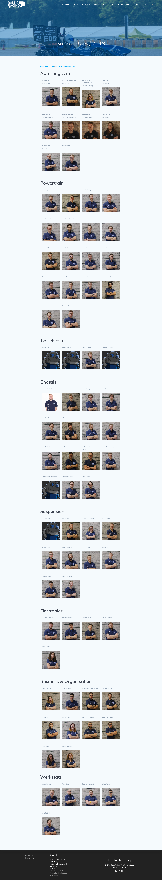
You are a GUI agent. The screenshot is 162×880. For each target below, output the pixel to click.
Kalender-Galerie (143, 5)
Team (95, 5)
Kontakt (129, 5)
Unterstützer (107, 5)
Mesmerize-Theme (119, 867)
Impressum (29, 855)
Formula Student (69, 5)
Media (119, 5)
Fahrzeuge (85, 5)
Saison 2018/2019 (70, 66)
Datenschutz (29, 858)
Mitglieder (58, 66)
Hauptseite (44, 66)
